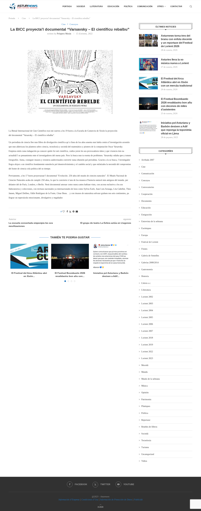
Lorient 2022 (147, 351)
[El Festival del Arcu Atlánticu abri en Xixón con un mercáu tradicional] (29, 256)
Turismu (145, 447)
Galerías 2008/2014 (150, 262)
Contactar (176, 6)
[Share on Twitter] (70, 211)
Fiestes (144, 249)
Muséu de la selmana (150, 379)
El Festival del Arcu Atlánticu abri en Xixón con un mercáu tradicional (176, 82)
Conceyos (145, 180)
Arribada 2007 (147, 160)
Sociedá (80, 6)
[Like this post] (63, 211)
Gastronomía (147, 269)
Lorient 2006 (147, 324)
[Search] (190, 6)
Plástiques (145, 406)
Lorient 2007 (147, 331)
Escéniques (146, 228)
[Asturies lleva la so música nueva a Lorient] (148, 64)
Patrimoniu (146, 399)
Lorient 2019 (147, 344)
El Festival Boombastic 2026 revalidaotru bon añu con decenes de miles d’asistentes (176, 104)
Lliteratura (96, 6)
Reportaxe (145, 420)
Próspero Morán (64, 33)
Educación (113, 6)
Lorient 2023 (147, 358)
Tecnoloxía (146, 440)
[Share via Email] (77, 211)
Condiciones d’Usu (89, 499)
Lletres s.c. (146, 283)
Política (128, 6)
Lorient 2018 (147, 338)
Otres (160, 6)
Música (144, 386)
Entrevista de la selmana (152, 221)
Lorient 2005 (147, 317)
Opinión (145, 392)
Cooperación (146, 194)
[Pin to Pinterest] (73, 211)
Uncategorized (147, 454)
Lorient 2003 (147, 303)
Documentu (146, 201)
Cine (24, 18)
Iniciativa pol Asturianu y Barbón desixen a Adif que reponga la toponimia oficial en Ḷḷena (176, 128)
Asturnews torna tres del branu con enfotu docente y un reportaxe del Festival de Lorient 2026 (176, 41)
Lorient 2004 (147, 310)
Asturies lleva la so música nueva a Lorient (175, 61)
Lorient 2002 (147, 297)
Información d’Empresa (69, 499)
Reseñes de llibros (149, 427)
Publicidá (138, 499)
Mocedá (144, 365)
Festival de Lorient (149, 242)
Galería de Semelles (150, 255)
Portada (67, 6)
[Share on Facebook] (67, 211)
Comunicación (144, 6)
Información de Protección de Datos (116, 499)
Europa (144, 235)
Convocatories (147, 187)
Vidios (144, 461)
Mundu (144, 372)
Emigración (146, 215)
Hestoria (145, 276)
